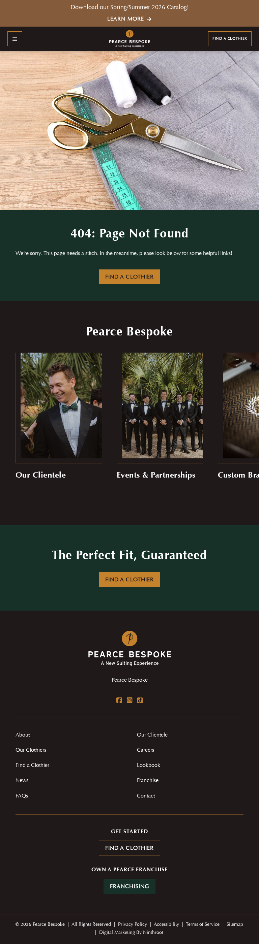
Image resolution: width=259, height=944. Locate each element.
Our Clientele (152, 735)
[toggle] (14, 38)
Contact (146, 796)
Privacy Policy (133, 924)
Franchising (129, 886)
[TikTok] (139, 700)
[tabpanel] (58, 421)
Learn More (125, 19)
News (22, 780)
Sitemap (235, 924)
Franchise (148, 780)
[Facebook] (119, 700)
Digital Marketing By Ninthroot (131, 933)
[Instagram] (130, 700)
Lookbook (148, 765)
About (23, 735)
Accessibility (167, 924)
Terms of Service (203, 924)
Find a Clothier (229, 39)
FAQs (22, 796)
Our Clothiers (31, 750)
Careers (145, 750)
